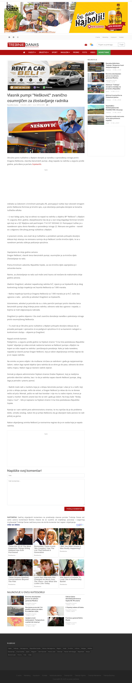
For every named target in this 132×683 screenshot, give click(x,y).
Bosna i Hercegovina (48, 648)
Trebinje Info (68, 675)
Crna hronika (20, 651)
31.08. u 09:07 (115, 123)
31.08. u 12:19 (30, 605)
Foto (84, 52)
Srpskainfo (36, 164)
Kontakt (121, 37)
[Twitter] (13, 37)
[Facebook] (9, 37)
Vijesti (31, 52)
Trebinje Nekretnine (94, 675)
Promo (76, 52)
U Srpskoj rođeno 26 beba (74, 607)
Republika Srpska (12, 105)
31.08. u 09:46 (117, 100)
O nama (98, 37)
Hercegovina (24, 648)
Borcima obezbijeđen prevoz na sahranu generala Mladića (33, 599)
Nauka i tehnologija (70, 651)
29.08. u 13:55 (30, 615)
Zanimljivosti (42, 651)
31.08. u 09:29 (117, 112)
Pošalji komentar (74, 509)
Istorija (88, 651)
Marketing (105, 37)
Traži (121, 45)
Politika (90, 648)
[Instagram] (18, 37)
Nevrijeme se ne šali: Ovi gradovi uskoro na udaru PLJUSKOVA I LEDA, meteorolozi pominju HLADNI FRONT (34, 611)
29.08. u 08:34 (70, 611)
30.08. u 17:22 (70, 605)
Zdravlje (59, 651)
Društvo (43, 52)
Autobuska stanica (56, 675)
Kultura (77, 648)
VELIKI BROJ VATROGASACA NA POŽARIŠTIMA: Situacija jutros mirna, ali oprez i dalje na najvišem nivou (114, 110)
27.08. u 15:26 (70, 624)
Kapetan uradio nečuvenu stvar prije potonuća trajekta (115, 118)
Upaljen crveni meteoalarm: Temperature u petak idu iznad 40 (34, 620)
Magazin (65, 52)
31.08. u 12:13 (115, 91)
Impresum (114, 37)
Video (92, 52)
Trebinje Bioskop (109, 675)
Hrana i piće (51, 651)
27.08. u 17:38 (30, 626)
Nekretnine (103, 52)
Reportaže (81, 651)
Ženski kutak (12, 655)
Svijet (107, 123)
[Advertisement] (46, 185)
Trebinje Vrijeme (80, 675)
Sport (54, 52)
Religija (83, 648)
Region (59, 648)
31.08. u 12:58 (117, 70)
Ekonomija (11, 651)
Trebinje (108, 70)
